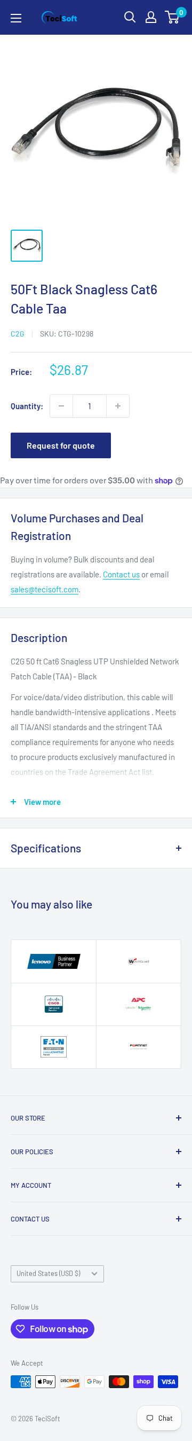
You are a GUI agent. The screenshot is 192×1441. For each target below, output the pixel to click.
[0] (172, 17)
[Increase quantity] (118, 406)
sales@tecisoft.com (44, 589)
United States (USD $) (48, 1273)
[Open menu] (16, 18)
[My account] (151, 17)
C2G (18, 333)
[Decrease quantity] (61, 406)
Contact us (121, 574)
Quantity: (27, 406)
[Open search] (130, 17)
